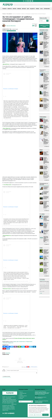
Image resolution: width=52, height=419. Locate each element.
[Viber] (15, 347)
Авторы (14, 8)
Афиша (37, 8)
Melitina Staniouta (11, 329)
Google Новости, (22, 341)
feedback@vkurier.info (6, 404)
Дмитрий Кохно (12, 119)
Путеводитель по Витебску (44, 184)
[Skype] (23, 347)
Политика (13, 30)
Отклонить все (38, 414)
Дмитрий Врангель (12, 281)
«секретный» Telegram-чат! (7, 342)
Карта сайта (22, 397)
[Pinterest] (4, 349)
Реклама (21, 398)
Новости (9, 8)
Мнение (19, 8)
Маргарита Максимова (11, 25)
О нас (41, 8)
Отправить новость (23, 395)
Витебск (24, 8)
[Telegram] (12, 347)
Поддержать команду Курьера (44, 26)
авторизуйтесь (34, 366)
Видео (41, 149)
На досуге (32, 8)
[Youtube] (27, 347)
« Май (41, 293)
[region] (39, 410)
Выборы (8, 353)
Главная (4, 8)
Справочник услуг (23, 393)
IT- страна (42, 213)
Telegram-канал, (29, 341)
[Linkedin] (34, 347)
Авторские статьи (44, 29)
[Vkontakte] (4, 347)
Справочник (47, 8)
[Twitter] (8, 349)
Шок (28, 8)
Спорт (41, 247)
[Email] (19, 347)
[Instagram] (30, 347)
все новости (46, 66)
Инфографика (43, 116)
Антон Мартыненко (11, 225)
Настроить (32, 414)
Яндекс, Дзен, (16, 341)
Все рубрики (9, 13)
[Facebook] (8, 347)
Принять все (45, 414)
